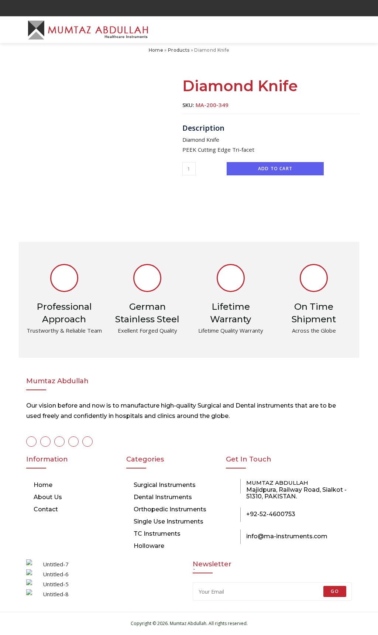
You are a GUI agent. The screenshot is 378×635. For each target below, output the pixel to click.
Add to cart (275, 168)
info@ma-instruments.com (286, 536)
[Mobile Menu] (351, 30)
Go (335, 591)
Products (178, 50)
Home (156, 50)
